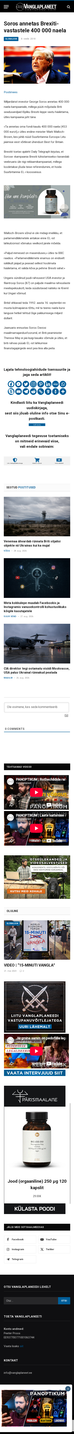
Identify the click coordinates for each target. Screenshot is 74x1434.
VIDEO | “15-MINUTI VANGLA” (29, 965)
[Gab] (48, 391)
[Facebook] (11, 384)
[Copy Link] (40, 391)
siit (21, 1346)
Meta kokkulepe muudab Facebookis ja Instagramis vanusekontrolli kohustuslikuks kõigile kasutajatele (35, 607)
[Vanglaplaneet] (37, 7)
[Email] (18, 391)
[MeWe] (55, 384)
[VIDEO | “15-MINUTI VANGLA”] (37, 940)
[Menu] (6, 6)
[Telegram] (26, 391)
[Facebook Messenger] (18, 384)
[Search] (68, 6)
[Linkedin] (48, 384)
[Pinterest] (40, 384)
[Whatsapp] (63, 384)
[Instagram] (33, 384)
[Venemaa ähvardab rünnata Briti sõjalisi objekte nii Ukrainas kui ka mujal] (37, 516)
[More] (63, 391)
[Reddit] (33, 391)
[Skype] (11, 391)
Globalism (11, 39)
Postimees (10, 92)
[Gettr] (55, 391)
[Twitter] (26, 384)
